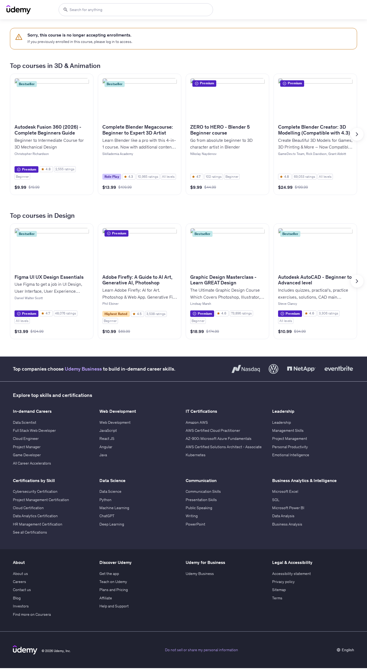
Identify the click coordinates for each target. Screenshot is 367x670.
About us (20, 573)
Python (105, 499)
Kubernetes (196, 454)
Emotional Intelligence (290, 454)
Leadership (281, 422)
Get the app (109, 573)
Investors (21, 606)
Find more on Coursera (32, 614)
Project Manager (27, 446)
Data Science (110, 491)
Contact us (22, 589)
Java (103, 454)
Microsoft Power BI (288, 507)
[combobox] (136, 9)
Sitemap (279, 589)
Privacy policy (283, 581)
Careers (19, 581)
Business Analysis (287, 524)
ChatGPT (106, 515)
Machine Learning (114, 507)
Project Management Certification (41, 499)
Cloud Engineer (26, 438)
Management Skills (288, 430)
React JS (106, 438)
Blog (17, 598)
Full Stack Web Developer (34, 430)
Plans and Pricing (113, 589)
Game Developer (27, 454)
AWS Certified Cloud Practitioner (213, 430)
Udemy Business (83, 369)
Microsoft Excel (285, 491)
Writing (192, 515)
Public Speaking (199, 507)
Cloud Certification (28, 507)
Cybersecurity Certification (35, 491)
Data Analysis (283, 515)
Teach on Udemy (113, 581)
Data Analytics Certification (35, 515)
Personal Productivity (290, 446)
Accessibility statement (291, 573)
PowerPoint (195, 524)
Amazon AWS (197, 422)
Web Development (115, 422)
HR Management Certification (37, 524)
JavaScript (108, 430)
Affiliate (105, 598)
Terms (277, 598)
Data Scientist (24, 422)
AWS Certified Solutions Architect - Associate (224, 446)
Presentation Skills (201, 499)
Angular (105, 446)
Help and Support (114, 606)
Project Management (289, 438)
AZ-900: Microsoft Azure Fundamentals (218, 438)
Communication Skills (203, 491)
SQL (275, 499)
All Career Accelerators (32, 463)
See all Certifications (30, 532)
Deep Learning (111, 524)
